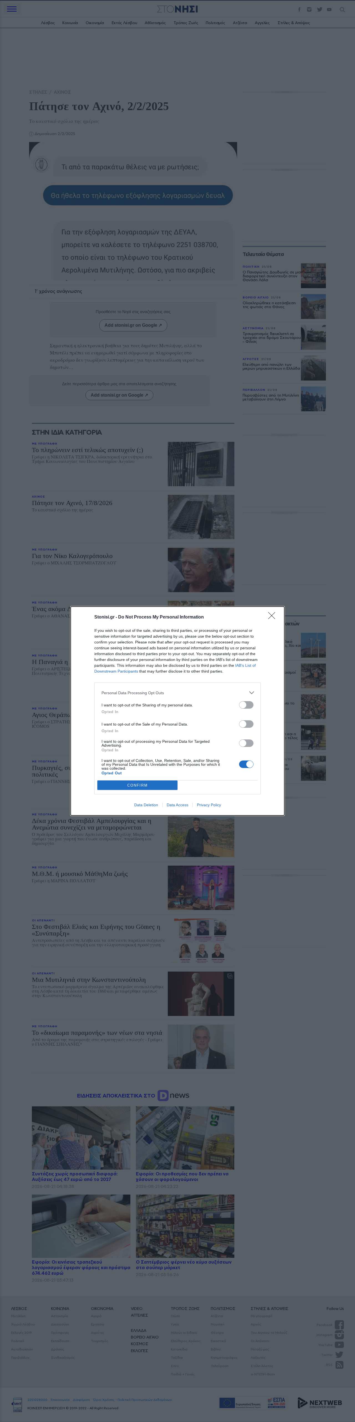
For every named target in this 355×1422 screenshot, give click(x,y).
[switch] (246, 705)
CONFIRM (137, 785)
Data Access (177, 805)
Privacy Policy (209, 805)
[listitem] (177, 693)
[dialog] (177, 711)
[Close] (273, 617)
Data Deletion (146, 805)
